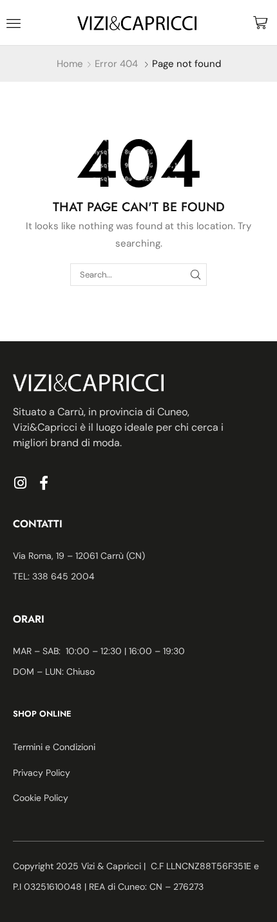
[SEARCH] (196, 274)
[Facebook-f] (44, 483)
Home (70, 63)
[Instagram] (20, 483)
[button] (13, 23)
